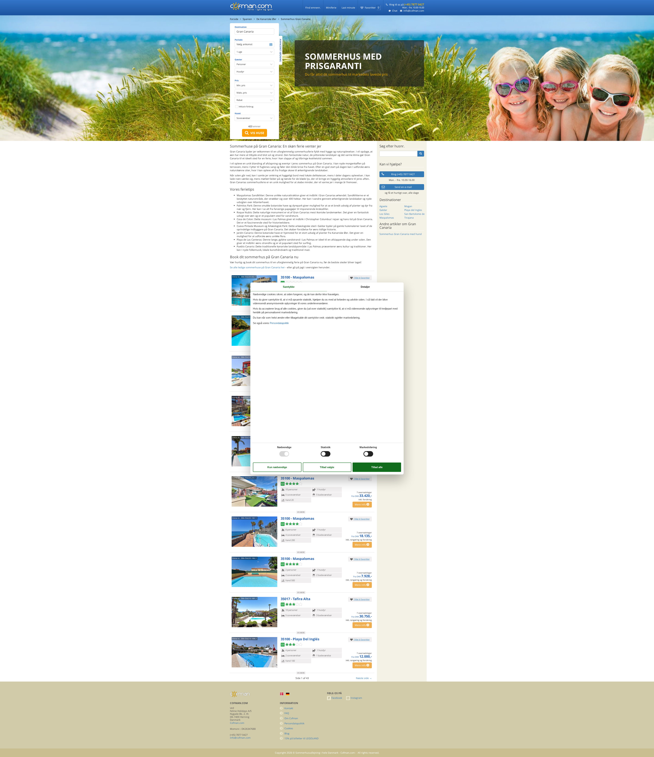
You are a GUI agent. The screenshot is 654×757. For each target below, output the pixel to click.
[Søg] (420, 154)
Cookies (288, 728)
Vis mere (301, 512)
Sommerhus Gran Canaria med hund (400, 234)
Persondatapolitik (294, 723)
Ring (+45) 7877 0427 (403, 174)
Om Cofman (291, 718)
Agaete (383, 206)
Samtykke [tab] (288, 286)
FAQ (286, 713)
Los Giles (384, 213)
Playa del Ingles (413, 210)
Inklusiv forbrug (245, 106)
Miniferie (331, 7)
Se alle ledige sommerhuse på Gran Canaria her (257, 267)
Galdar (383, 210)
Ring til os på (406, 4)
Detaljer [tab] (365, 286)
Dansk (282, 693)
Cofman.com (237, 722)
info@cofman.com (413, 10)
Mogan (408, 206)
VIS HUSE (256, 133)
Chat (394, 10)
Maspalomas (386, 217)
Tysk (287, 694)
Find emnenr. (313, 7)
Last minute (348, 7)
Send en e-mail (403, 187)
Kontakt (288, 708)
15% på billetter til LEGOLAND (301, 738)
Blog (286, 733)
